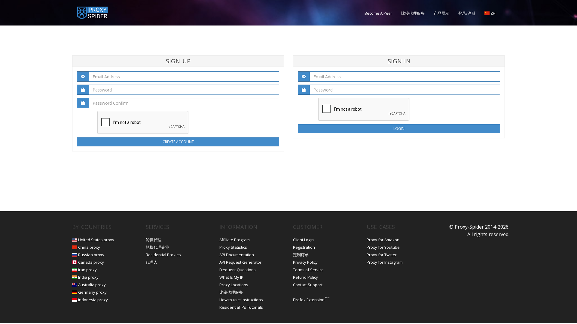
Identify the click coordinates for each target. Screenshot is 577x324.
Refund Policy (305, 277)
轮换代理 (153, 239)
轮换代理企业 (157, 247)
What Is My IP (231, 277)
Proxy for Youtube (383, 247)
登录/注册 (466, 13)
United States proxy (96, 239)
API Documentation (236, 254)
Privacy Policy (305, 262)
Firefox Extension (309, 299)
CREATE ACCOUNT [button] (178, 141)
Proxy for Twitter (382, 254)
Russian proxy (91, 254)
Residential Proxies (163, 254)
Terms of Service (308, 269)
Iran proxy (87, 269)
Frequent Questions (237, 269)
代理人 (151, 262)
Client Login (303, 239)
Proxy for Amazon (383, 239)
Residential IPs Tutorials (241, 307)
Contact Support (307, 284)
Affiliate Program (234, 239)
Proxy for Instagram (385, 262)
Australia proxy (92, 284)
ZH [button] (493, 13)
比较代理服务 (413, 13)
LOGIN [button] (399, 128)
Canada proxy (91, 262)
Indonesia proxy (93, 299)
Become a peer (378, 13)
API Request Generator (240, 262)
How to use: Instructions (241, 299)
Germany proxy (92, 292)
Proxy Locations (233, 284)
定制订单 (301, 254)
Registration (304, 247)
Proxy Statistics (233, 247)
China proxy (89, 247)
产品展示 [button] (441, 13)
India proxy (88, 277)
